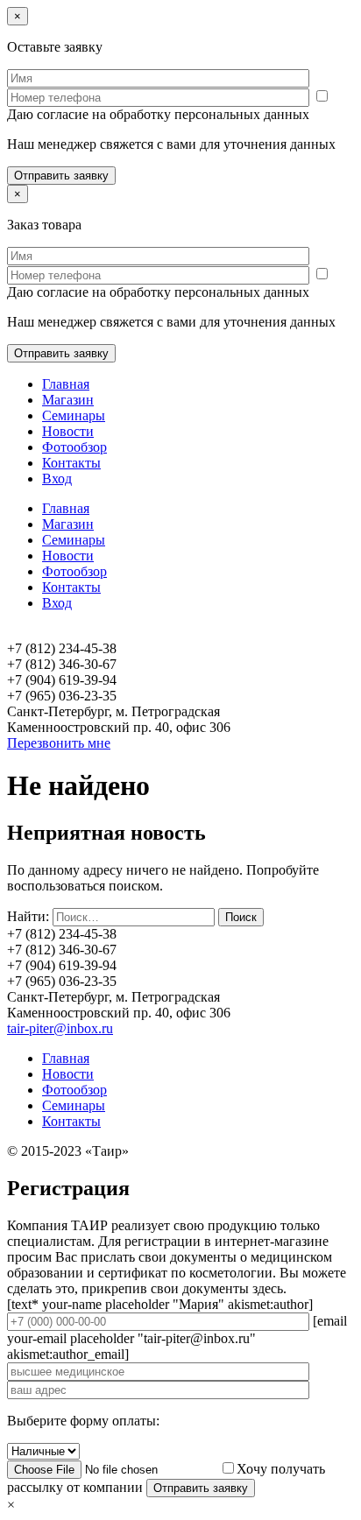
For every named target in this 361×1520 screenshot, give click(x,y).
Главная (65, 383)
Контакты (71, 462)
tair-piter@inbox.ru (60, 1028)
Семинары (73, 415)
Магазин (68, 399)
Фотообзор (74, 447)
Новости (68, 431)
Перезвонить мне (58, 742)
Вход (57, 478)
